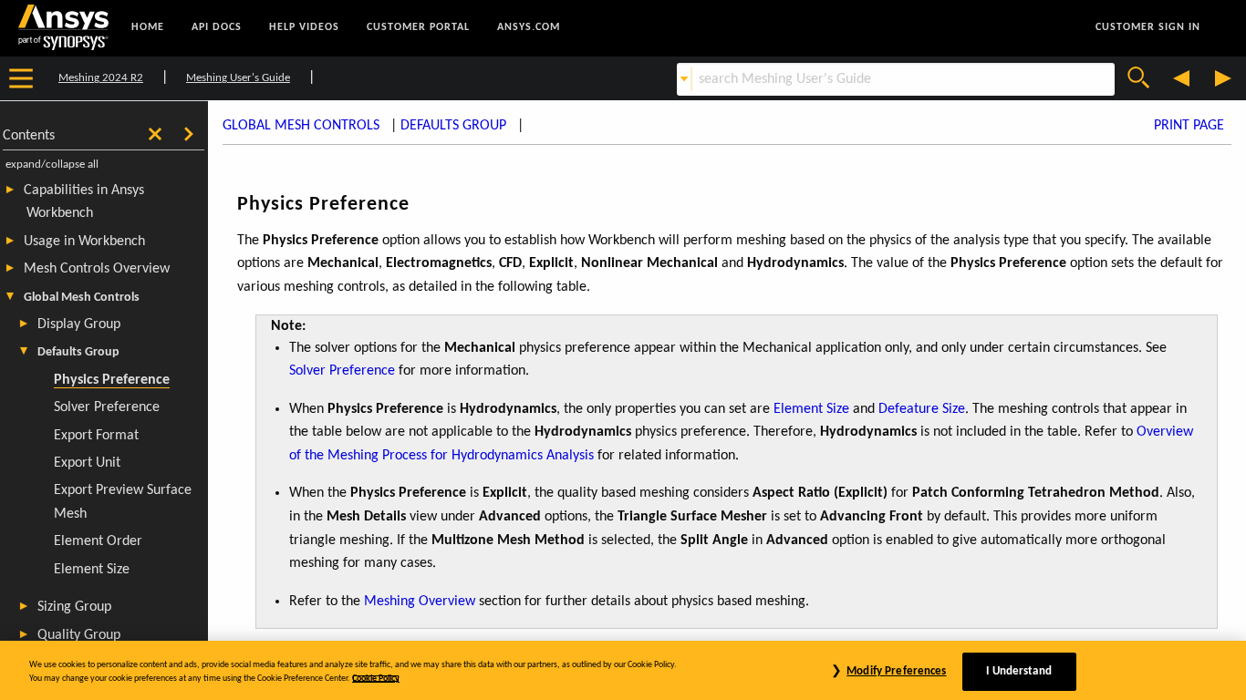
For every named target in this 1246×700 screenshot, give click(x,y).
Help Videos (304, 27)
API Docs (217, 27)
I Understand (1019, 671)
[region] (623, 670)
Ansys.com (528, 27)
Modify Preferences (896, 671)
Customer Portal (418, 27)
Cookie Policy (376, 678)
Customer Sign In (1147, 27)
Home (147, 27)
